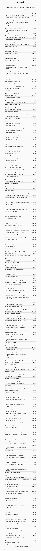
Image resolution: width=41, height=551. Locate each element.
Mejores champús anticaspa (10, 227)
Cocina (21, 35)
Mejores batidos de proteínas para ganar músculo (14, 457)
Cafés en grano (8, 441)
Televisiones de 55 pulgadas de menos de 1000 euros (14, 388)
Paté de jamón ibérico (9, 95)
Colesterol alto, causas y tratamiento (11, 151)
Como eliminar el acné (9, 411)
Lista (26, 293)
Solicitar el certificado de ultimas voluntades (13, 432)
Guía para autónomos (9, 420)
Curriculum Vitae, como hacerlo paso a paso (13, 269)
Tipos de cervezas (8, 436)
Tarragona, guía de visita (9, 179)
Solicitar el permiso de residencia (11, 378)
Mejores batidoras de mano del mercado (12, 349)
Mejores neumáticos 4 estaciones (11, 109)
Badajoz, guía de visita (9, 77)
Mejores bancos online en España (11, 97)
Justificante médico (8, 538)
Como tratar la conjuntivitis (10, 402)
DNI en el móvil (8, 459)
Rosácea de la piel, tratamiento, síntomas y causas (14, 413)
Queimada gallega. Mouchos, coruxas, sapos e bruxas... (15, 383)
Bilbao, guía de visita (8, 392)
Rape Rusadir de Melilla (9, 121)
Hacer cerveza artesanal (9, 239)
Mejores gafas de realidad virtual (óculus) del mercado (14, 381)
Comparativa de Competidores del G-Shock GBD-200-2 (15, 519)
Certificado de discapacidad (10, 439)
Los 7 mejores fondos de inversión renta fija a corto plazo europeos (17, 33)
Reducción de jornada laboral (10, 79)
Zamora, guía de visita (9, 58)
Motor (28, 17)
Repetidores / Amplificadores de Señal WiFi (12, 232)
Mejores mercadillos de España (10, 172)
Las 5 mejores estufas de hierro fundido (12, 304)
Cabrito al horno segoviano (10, 56)
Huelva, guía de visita (9, 65)
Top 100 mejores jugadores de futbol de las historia (14, 128)
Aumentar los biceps (8, 342)
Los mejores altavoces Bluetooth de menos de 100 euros (15, 193)
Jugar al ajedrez (8, 188)
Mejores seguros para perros (10, 526)
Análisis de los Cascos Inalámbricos (11, 284)
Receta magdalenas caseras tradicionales (12, 489)
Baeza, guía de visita (9, 186)
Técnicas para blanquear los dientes (11, 167)
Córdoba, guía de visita (9, 223)
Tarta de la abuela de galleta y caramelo (12, 214)
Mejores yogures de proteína (10, 542)
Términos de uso (12, 549)
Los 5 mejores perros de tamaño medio (12, 13)
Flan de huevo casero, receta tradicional (12, 486)
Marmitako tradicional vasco (10, 390)
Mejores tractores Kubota (9, 42)
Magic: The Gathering (9, 125)
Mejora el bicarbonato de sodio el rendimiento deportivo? (15, 44)
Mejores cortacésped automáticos (11, 523)
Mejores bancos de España (10, 503)
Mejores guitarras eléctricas (10, 362)
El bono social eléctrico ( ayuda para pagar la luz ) (14, 415)
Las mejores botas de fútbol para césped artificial (14, 477)
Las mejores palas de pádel (10, 367)
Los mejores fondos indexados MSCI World (12, 316)
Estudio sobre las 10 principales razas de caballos (14, 282)
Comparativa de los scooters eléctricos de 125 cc (14, 295)
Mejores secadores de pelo (10, 200)
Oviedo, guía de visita (9, 100)
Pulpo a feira (7, 512)
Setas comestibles (8, 502)
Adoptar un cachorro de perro (10, 127)
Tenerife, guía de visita (9, 46)
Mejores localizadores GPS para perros (12, 311)
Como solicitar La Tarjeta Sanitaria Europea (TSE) (13, 241)
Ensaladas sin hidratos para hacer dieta (12, 206)
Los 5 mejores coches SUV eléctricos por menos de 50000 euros (16, 73)
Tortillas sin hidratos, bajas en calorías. (12, 207)
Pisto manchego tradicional (10, 116)
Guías (17, 79)
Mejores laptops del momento (10, 211)
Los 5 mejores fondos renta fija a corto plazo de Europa (15, 37)
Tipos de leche (7, 425)
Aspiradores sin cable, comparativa (11, 216)
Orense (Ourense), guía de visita (11, 123)
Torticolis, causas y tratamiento (10, 93)
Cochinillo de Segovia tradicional (11, 111)
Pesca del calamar (8, 204)
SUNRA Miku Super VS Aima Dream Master (12, 509)
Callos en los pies (8, 475)
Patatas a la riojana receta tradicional (11, 135)
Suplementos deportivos (9, 430)
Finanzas (26, 20)
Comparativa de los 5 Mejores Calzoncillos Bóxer (13, 453)
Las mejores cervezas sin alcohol (11, 472)
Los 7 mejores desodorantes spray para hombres (13, 320)
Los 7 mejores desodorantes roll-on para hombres (14, 482)
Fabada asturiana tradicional (10, 220)
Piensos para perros (8, 267)
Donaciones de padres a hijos (10, 345)
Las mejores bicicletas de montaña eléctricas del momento (15, 255)
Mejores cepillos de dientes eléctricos (11, 165)
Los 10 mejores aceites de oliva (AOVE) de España (14, 86)
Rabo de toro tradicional (9, 395)
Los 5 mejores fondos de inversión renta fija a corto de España (16, 30)
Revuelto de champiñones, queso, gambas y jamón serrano (15, 202)
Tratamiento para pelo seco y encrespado (12, 437)
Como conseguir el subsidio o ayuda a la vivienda (13, 429)
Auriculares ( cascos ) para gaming (11, 225)
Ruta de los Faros (8, 274)
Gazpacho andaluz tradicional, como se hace (13, 404)
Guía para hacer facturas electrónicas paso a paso (14, 505)
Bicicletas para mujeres (9, 258)
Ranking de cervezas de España (11, 292)
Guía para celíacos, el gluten (10, 235)
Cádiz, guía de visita (8, 144)
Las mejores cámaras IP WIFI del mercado (12, 242)
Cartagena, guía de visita (9, 83)
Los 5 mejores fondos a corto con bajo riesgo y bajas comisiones (16, 22)
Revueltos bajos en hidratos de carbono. (12, 35)
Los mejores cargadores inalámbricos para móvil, (13, 460)
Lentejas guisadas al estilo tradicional (11, 104)
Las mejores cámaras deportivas (11, 313)
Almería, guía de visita (9, 90)
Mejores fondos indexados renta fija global (12, 464)
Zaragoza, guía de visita (9, 162)
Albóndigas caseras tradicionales (11, 81)
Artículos (26, 11)
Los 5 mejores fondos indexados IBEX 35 (12, 325)
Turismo (15, 46)
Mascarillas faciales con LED (10, 401)
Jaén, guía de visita (8, 533)
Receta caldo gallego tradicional (10, 91)
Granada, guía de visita (9, 248)
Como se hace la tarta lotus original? (11, 63)
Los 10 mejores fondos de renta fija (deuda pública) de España (16, 339)
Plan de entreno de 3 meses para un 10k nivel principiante (15, 443)
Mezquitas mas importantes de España (12, 146)
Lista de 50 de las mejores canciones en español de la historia (16, 517)
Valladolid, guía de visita (9, 170)
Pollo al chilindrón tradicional (10, 107)
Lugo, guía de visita (8, 160)
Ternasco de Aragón (8, 149)
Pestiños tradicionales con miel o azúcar (12, 358)
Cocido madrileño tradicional (10, 141)
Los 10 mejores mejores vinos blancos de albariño (14, 102)
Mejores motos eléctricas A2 (10, 466)
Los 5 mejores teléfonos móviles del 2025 (12, 455)
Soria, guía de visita (8, 495)
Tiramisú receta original (9, 332)
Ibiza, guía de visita (8, 409)
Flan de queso (7, 507)
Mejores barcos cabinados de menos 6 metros (13, 537)
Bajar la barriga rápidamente (10, 265)
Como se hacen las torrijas (9, 158)
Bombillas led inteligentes (9, 134)
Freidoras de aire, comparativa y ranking (12, 418)
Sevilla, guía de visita (9, 364)
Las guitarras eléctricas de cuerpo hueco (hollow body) (15, 11)
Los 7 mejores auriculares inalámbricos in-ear (13, 327)
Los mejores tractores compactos (11, 528)
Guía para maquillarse (9, 246)
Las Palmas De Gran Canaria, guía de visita (12, 374)
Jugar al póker (7, 190)
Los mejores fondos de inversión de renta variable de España (16, 447)
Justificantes (26, 4)
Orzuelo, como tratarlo (9, 406)
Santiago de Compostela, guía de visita (12, 427)
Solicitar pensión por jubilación (10, 408)
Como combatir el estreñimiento (10, 262)
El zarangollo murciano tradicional (11, 88)
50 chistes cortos (8, 450)
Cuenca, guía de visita (9, 218)
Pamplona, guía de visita (9, 347)
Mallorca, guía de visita (9, 352)
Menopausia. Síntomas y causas (10, 176)
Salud (23, 15)
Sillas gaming (7, 371)
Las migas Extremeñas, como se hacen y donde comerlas (15, 195)
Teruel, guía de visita (8, 323)
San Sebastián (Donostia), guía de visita (12, 360)
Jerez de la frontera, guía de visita (11, 118)
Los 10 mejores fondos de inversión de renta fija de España (15, 84)
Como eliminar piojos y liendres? (10, 60)
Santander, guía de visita (9, 385)
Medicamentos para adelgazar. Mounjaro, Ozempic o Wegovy (16, 114)
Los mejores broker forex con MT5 (11, 148)
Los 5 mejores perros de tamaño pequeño (12, 306)
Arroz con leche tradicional (10, 498)
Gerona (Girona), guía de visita (10, 336)
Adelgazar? (17, 4)
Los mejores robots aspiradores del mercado (13, 399)
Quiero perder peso (8, 288)
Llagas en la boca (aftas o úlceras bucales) (12, 496)
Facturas (21, 4)
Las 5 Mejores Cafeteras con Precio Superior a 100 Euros (15, 309)
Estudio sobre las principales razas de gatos (13, 540)
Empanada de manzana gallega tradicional (12, 493)
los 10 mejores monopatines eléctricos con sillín (13, 174)
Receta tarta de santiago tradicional (11, 39)
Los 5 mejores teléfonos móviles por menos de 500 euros (15, 479)
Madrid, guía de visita (9, 357)
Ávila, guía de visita (8, 423)
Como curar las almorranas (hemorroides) (12, 130)
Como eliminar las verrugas (10, 221)
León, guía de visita (8, 132)
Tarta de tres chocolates (9, 51)
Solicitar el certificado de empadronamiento (12, 163)
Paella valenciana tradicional (10, 514)
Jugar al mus (7, 500)
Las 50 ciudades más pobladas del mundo (12, 290)
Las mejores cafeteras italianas (10, 462)
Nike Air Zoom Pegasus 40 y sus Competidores (13, 521)
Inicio (14, 4)
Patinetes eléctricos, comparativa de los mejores (13, 422)
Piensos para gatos (8, 510)
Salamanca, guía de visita (9, 234)
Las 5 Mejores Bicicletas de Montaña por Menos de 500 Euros (16, 301)
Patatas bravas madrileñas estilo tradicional (12, 169)
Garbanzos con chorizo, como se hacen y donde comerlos (15, 230)
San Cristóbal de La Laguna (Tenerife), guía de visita (14, 197)
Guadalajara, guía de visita (10, 53)
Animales (20, 13)
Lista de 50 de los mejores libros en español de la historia (15, 293)
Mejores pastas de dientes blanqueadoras (12, 524)
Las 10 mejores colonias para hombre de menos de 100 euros (16, 354)
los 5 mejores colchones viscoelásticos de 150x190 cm (14, 280)
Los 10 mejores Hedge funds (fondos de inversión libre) (15, 20)
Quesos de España (8, 260)
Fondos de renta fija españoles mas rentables (13, 530)
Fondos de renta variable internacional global (13, 330)
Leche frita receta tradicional (10, 76)
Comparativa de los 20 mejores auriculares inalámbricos (15, 237)
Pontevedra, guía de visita (9, 137)
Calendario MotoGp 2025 (9, 139)
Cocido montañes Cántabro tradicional (12, 142)
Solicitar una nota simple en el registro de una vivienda (14, 209)
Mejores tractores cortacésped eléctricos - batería (14, 337)
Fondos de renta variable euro (10, 484)
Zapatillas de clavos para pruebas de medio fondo (14, 156)
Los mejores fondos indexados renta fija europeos (14, 467)
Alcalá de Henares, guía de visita (11, 213)
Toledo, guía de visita (9, 253)
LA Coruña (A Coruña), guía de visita (11, 71)
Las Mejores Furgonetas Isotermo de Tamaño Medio (14, 300)
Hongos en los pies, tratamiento (10, 155)
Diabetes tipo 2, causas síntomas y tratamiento (13, 15)
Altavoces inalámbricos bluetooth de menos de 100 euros (15, 369)
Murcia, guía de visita (9, 153)
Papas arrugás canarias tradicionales (11, 376)
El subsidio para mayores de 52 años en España (13, 251)
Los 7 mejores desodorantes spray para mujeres (13, 318)
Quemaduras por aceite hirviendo (11, 535)
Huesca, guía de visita (9, 49)
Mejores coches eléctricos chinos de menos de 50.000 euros (15, 17)
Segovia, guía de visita (9, 249)
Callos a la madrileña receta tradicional (12, 416)
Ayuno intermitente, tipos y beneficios (11, 28)
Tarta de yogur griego (9, 531)
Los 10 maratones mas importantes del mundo (13, 272)
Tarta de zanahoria (8, 62)
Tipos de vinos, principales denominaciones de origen (14, 434)
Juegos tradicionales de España (10, 397)
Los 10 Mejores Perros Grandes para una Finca (13, 516)
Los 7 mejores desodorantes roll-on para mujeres (13, 25)
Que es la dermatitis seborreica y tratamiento (13, 181)
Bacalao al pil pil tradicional (10, 183)
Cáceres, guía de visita (9, 244)
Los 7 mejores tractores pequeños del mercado (13, 334)
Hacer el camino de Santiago (10, 276)
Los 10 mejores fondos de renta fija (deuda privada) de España (16, 67)
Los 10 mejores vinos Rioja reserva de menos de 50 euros (15, 491)
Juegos (14, 125)
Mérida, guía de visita (9, 228)
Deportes (27, 26)
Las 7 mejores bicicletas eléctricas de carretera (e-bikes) (15, 26)
